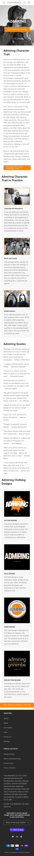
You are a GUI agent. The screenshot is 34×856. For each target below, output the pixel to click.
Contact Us (8, 737)
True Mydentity (13, 852)
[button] (4, 2)
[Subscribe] (28, 822)
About (6, 723)
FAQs (5, 732)
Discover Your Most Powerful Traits (14, 168)
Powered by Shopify (24, 852)
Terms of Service (9, 768)
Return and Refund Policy (12, 759)
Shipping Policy (9, 754)
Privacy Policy (8, 763)
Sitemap (6, 741)
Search (6, 718)
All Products (8, 728)
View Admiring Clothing (16, 29)
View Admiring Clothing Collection (17, 705)
